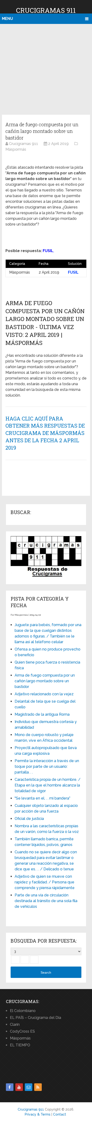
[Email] (28, 1087)
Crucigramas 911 (46, 10)
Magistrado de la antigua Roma (42, 714)
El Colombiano (23, 1010)
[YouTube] (19, 1087)
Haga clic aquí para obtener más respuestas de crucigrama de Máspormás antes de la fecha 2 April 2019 (45, 433)
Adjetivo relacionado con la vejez (44, 694)
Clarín (15, 1024)
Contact (59, 1114)
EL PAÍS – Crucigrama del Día (35, 1017)
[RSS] (38, 1087)
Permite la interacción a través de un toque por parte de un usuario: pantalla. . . (47, 766)
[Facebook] (9, 1087)
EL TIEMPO (20, 1045)
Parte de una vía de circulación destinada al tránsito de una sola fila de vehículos (46, 901)
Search (46, 972)
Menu (7, 18)
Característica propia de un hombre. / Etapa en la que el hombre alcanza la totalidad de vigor (47, 785)
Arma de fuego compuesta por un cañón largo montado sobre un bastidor (45, 681)
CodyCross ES (22, 1031)
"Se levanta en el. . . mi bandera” (42, 798)
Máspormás (20, 1038)
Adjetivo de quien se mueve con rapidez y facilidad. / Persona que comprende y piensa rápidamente (45, 882)
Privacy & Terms (37, 1114)
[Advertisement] (46, 68)
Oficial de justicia (29, 818)
